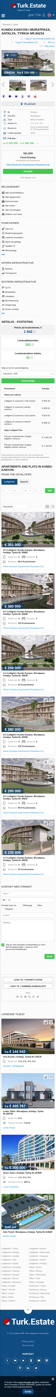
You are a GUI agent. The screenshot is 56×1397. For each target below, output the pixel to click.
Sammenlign (28, 381)
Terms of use (28, 1345)
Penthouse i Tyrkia (37, 1286)
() (32, 15)
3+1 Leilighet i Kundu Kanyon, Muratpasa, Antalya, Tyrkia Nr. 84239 (24, 735)
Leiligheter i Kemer (37, 1260)
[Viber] (29, 997)
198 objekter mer (28, 177)
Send (49, 956)
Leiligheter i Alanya (37, 1248)
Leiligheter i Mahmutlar (39, 1252)
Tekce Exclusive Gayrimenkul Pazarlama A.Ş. (28, 165)
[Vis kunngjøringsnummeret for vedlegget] (29, 96)
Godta (28, 1391)
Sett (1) (51, 42)
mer (3, 254)
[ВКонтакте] (17, 997)
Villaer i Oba (34, 1278)
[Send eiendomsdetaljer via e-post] (16, 96)
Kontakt (28, 171)
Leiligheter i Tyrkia (9, 1248)
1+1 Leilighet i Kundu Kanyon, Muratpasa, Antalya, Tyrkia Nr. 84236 (24, 674)
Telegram (9, 909)
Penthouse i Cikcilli (37, 1301)
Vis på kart (29, 104)
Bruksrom (29, 491)
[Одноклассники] (21, 997)
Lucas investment (11, 1187)
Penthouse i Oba (36, 1297)
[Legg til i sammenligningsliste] (46, 515)
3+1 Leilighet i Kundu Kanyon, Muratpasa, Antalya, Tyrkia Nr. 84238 (24, 612)
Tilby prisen (49, 46)
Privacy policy (28, 1341)
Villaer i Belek (7, 1297)
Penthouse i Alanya (37, 1289)
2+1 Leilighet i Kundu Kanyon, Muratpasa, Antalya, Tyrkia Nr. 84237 (24, 797)
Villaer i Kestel (7, 1293)
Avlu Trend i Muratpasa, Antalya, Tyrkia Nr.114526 (27, 1232)
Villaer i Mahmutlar (37, 1274)
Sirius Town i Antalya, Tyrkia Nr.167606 (22, 1173)
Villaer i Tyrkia (35, 1267)
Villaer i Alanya (35, 1271)
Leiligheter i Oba (8, 1260)
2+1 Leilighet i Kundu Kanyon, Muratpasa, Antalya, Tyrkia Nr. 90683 (24, 551)
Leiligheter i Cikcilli (9, 1263)
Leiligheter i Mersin (10, 1278)
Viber (39, 905)
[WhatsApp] (33, 997)
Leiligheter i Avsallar (10, 1256)
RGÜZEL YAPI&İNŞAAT (13, 1066)
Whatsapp (27, 905)
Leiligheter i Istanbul (10, 1271)
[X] (25, 997)
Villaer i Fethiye (8, 1301)
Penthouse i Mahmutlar (39, 1293)
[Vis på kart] (3, 96)
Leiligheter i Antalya (10, 1252)
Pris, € (38, 491)
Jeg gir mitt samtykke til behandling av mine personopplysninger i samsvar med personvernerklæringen (25, 946)
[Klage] (35, 96)
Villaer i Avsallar (8, 1286)
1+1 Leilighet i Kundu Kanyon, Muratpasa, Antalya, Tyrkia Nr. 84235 (24, 859)
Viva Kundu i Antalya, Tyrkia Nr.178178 (22, 1057)
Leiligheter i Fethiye (38, 1263)
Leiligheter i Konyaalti (11, 1267)
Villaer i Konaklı (8, 1289)
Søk (50, 490)
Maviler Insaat (9, 1236)
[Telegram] (37, 997)
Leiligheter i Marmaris (11, 1282)
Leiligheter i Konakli (10, 1274)
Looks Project (9, 1128)
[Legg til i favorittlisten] (51, 515)
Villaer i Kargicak (36, 1282)
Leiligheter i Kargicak (38, 1256)
